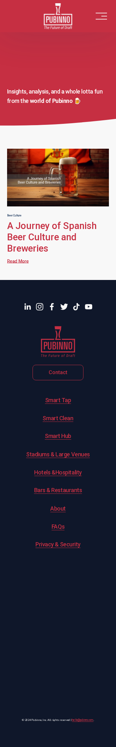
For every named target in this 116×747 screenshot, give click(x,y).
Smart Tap (58, 400)
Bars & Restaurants (58, 490)
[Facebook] (52, 307)
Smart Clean (58, 418)
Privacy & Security (58, 544)
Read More (18, 261)
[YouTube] (88, 307)
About (58, 508)
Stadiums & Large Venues (58, 454)
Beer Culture (14, 215)
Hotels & (44, 472)
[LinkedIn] (27, 307)
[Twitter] (64, 307)
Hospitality (68, 472)
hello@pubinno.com (82, 720)
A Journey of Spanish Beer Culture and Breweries (52, 237)
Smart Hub (58, 436)
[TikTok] (76, 307)
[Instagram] (40, 307)
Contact (58, 372)
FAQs (58, 526)
